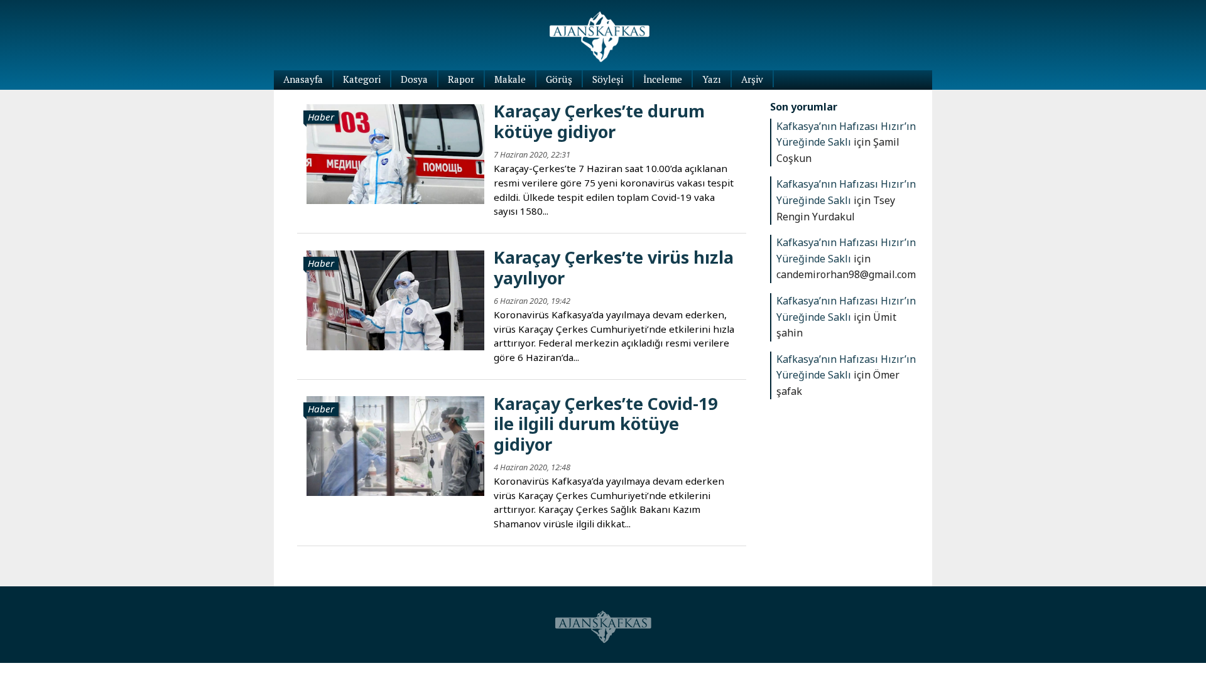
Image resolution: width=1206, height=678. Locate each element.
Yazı (711, 79)
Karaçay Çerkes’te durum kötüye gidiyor (599, 121)
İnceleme (662, 79)
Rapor (461, 79)
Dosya (414, 79)
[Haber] (395, 152)
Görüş (559, 79)
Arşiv (752, 79)
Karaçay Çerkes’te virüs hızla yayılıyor (614, 267)
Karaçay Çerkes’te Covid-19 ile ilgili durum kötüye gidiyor (605, 424)
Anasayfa (303, 79)
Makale (510, 79)
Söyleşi (607, 79)
